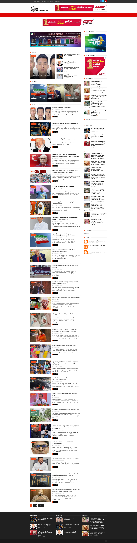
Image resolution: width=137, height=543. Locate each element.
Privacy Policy (40, 1)
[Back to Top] (106, 541)
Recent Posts (35, 104)
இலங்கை (34, 52)
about (35, 1)
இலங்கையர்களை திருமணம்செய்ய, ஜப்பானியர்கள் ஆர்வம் (97, 169)
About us (64, 15)
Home (31, 15)
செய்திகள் (34, 55)
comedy (53, 15)
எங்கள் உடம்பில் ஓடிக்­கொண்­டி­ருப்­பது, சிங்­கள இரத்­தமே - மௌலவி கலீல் (99, 97)
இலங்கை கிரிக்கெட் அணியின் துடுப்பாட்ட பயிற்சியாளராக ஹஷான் (71, 68)
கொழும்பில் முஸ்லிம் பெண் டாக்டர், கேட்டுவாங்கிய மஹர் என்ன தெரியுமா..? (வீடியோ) (98, 90)
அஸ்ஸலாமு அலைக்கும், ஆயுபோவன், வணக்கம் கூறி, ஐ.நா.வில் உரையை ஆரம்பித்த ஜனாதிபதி (98, 191)
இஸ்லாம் (34, 202)
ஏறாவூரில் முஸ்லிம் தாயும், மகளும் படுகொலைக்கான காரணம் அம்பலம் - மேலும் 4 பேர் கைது (98, 176)
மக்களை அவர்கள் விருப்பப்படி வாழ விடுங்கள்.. (64, 345)
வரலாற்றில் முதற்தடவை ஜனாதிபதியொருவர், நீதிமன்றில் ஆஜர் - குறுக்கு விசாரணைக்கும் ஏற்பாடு (98, 199)
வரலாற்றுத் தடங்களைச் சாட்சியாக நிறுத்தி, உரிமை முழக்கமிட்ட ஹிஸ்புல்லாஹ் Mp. (72, 75)
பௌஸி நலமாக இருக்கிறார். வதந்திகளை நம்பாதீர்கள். (71, 61)
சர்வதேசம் (34, 82)
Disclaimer (46, 1)
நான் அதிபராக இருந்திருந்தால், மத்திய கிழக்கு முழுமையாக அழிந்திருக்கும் (54, 96)
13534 (40, 505)
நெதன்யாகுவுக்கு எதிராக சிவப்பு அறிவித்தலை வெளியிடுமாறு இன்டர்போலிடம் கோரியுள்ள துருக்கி (98, 143)
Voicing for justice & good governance (96, 240)
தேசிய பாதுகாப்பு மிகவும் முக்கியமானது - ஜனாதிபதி (65, 458)
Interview (58, 15)
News (36, 15)
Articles (41, 15)
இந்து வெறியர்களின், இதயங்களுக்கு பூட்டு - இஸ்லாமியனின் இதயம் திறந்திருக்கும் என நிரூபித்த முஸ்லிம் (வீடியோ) (94, 105)
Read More (56, 116)
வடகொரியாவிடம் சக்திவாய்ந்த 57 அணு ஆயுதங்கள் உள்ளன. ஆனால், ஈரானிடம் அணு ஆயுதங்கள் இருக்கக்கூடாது (65, 426)
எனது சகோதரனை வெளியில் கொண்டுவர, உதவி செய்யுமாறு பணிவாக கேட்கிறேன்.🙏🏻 (99, 113)
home (31, 1)
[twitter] (103, 1)
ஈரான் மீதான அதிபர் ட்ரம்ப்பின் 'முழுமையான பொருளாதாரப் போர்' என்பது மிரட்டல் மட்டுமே (38, 97)
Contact (69, 15)
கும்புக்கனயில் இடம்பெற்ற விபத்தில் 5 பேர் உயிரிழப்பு (65, 409)
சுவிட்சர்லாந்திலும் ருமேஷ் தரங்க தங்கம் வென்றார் (72, 55)
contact (51, 1)
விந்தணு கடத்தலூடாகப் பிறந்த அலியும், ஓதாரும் (71, 98)
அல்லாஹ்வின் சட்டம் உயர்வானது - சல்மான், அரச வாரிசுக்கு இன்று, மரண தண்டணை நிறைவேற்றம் (98, 84)
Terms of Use (57, 1)
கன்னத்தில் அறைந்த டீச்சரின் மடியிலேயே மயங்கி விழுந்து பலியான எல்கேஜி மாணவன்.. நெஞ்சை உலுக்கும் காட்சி (65, 362)
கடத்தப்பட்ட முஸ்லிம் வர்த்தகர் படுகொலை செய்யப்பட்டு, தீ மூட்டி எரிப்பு (99, 214)
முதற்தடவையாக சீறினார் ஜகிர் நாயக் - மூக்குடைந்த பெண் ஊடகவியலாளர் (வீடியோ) (98, 184)
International (47, 15)
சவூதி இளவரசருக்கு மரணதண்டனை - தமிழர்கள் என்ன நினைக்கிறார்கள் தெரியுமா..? (98, 222)
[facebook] (101, 1)
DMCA (62, 1)
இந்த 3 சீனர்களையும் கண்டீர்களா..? (40, 75)
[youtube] (106, 1)
